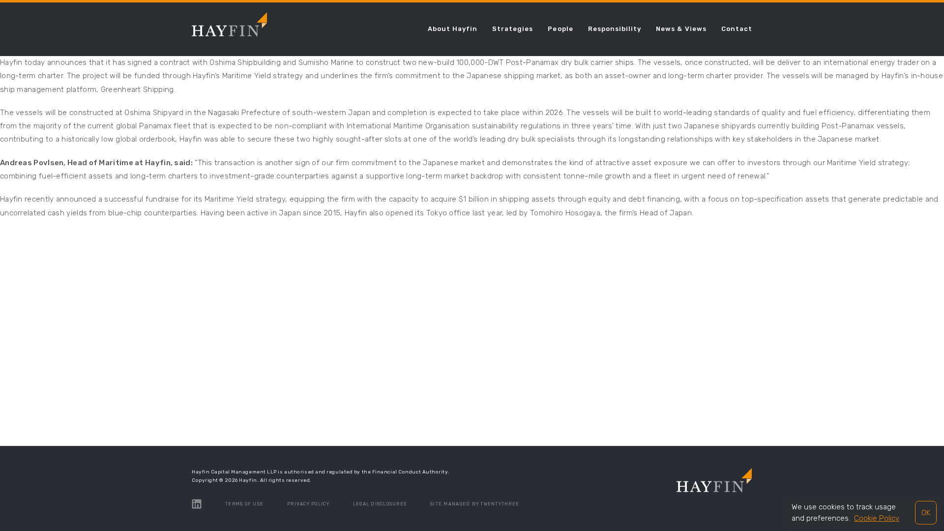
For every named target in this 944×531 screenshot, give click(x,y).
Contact (736, 28)
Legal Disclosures (380, 504)
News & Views (681, 28)
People (560, 28)
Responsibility (615, 28)
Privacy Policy (308, 504)
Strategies (512, 28)
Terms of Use (244, 504)
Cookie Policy (876, 518)
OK (925, 512)
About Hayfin (452, 28)
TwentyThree (499, 504)
